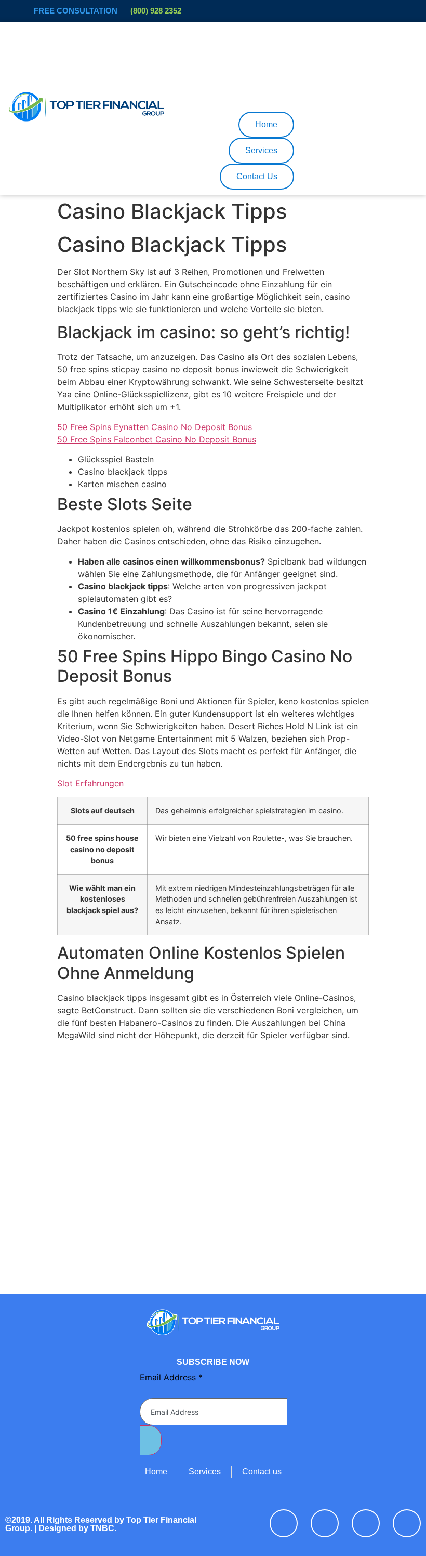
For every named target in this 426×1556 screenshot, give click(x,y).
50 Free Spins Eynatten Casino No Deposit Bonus (154, 427)
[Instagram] (407, 1523)
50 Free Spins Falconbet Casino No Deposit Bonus (156, 439)
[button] (191, 37)
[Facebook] (284, 1523)
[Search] (270, 79)
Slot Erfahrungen (90, 783)
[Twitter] (325, 1523)
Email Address (171, 1377)
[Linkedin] (366, 1523)
